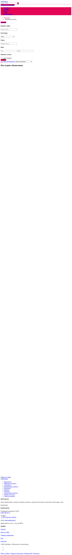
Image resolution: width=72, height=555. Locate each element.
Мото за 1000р (5, 532)
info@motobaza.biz (10, 520)
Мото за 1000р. (5, 553)
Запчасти (7, 491)
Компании (12, 61)
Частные (5, 61)
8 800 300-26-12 (5, 512)
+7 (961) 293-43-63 (6, 517)
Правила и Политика (17, 553)
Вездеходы (7, 488)
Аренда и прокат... (9, 496)
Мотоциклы (7, 482)
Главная (3, 529)
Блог (2, 538)
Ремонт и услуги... (9, 494)
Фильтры (3, 22)
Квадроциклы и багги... (11, 486)
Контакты (4, 541)
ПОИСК (3, 60)
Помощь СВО (28, 553)
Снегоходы (7, 485)
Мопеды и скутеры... (10, 483)
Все (2, 61)
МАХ (14, 517)
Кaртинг (6, 490)
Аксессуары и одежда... (11, 493)
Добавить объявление (7, 535)
